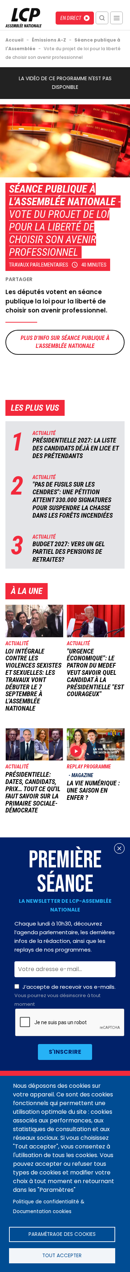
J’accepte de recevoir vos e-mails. (65, 995)
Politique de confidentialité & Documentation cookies (48, 1206)
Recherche (102, 18)
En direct (70, 18)
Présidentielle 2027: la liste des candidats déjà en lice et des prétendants (75, 448)
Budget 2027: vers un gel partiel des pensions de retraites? (68, 551)
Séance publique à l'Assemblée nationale (62, 195)
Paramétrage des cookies (62, 1234)
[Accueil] (23, 25)
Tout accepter (62, 1255)
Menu (116, 18)
